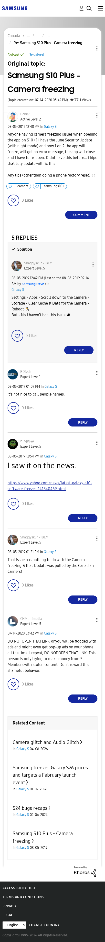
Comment (81, 215)
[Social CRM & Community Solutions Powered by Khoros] (85, 871)
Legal (7, 915)
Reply (79, 350)
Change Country (44, 925)
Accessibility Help (19, 888)
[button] (89, 115)
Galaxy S (50, 127)
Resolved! (37, 54)
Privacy (9, 906)
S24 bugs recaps (30, 808)
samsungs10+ (54, 186)
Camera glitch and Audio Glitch (46, 742)
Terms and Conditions (23, 897)
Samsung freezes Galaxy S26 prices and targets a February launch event (50, 775)
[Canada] (14, 8)
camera (22, 186)
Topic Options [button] (88, 48)
